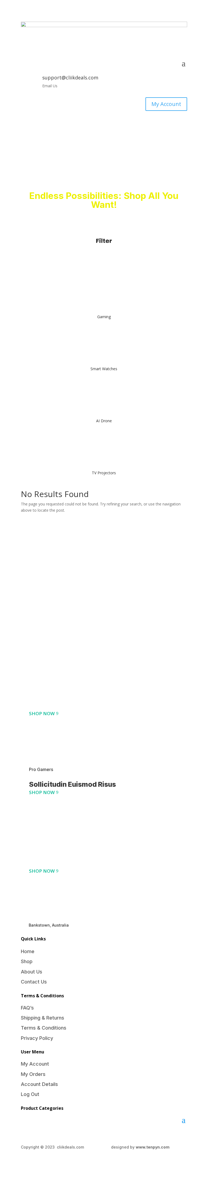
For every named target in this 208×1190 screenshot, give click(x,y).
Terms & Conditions (43, 1028)
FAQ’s (27, 1008)
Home (27, 951)
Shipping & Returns (42, 1018)
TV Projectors (104, 472)
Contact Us (34, 982)
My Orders (33, 1074)
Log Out (30, 1094)
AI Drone (104, 420)
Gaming (104, 316)
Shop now (42, 713)
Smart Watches (103, 368)
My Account (166, 104)
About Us (31, 972)
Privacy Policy (37, 1038)
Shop (26, 961)
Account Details (39, 1084)
